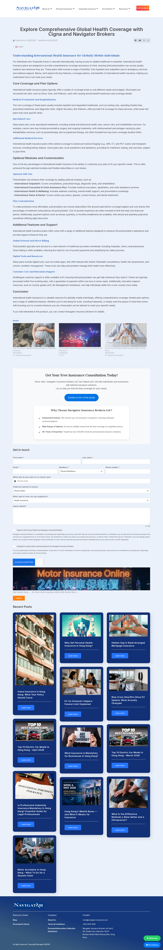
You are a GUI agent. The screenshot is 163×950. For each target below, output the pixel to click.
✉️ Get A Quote (152, 945)
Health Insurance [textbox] (21, 500)
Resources (123, 9)
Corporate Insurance (87, 9)
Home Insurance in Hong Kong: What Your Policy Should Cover (31, 694)
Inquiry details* (19, 506)
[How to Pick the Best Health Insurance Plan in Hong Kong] (127, 335)
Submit (18, 598)
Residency (64, 467)
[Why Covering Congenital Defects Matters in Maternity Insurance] (35, 335)
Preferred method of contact (25, 487)
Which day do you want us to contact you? (32, 477)
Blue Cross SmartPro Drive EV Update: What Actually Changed (128, 700)
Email (16, 467)
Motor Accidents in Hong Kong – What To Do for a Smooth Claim (32, 872)
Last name (87, 457)
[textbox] (79, 471)
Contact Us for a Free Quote (81, 397)
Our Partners (107, 9)
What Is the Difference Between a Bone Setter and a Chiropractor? (128, 817)
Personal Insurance (64, 9)
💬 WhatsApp (152, 938)
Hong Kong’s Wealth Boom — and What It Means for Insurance (81, 814)
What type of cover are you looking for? (30, 496)
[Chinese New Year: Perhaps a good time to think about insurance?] (81, 335)
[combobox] (81, 471)
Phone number (112, 467)
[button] (135, 40)
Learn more (26, 708)
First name (18, 457)
